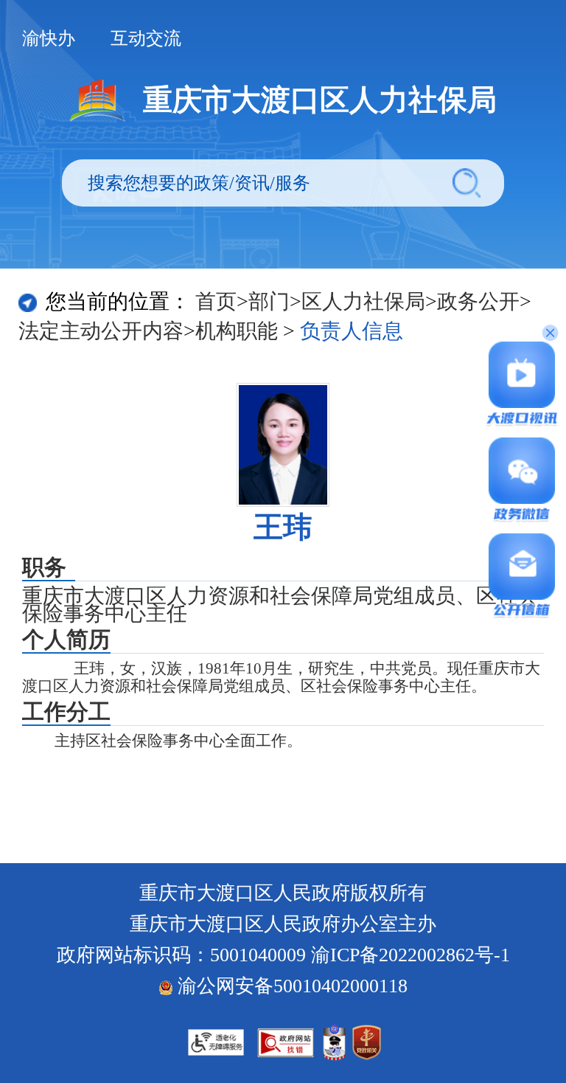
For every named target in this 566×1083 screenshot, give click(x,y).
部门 (269, 301)
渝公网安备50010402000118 (290, 986)
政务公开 (478, 301)
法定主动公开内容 (101, 330)
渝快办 (48, 38)
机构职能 (236, 330)
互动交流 (146, 38)
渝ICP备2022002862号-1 (410, 955)
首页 (216, 301)
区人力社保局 (363, 301)
